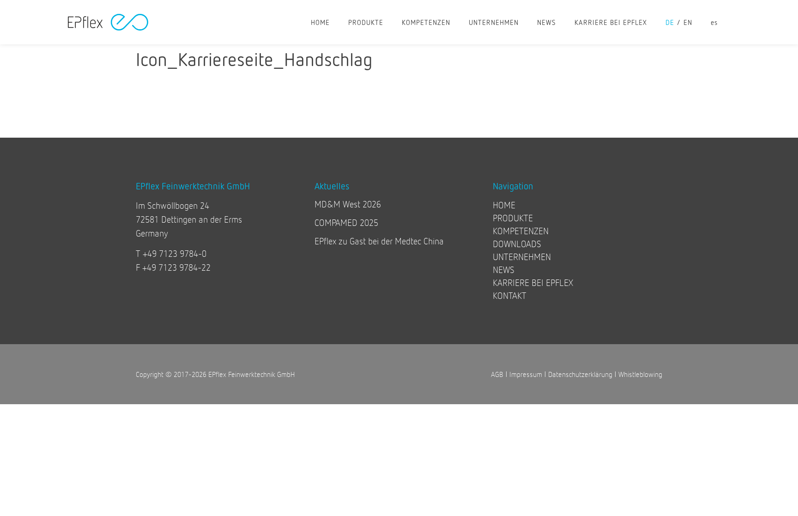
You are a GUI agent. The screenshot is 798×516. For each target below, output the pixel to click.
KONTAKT (509, 295)
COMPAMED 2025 (346, 222)
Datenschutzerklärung (580, 374)
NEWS (546, 22)
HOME (320, 22)
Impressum (525, 374)
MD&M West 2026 (347, 204)
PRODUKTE (365, 22)
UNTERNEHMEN (494, 22)
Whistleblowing (640, 374)
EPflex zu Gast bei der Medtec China (379, 241)
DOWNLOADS (517, 243)
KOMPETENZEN (426, 22)
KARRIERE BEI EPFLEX (610, 22)
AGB (497, 374)
